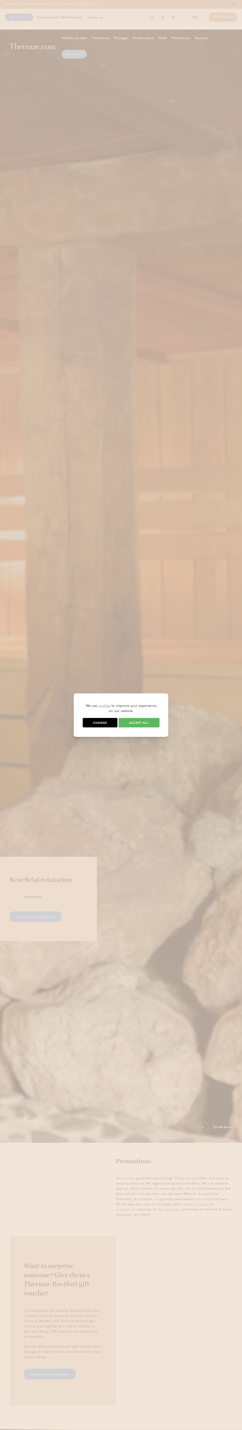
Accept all (139, 723)
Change (100, 723)
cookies (104, 705)
